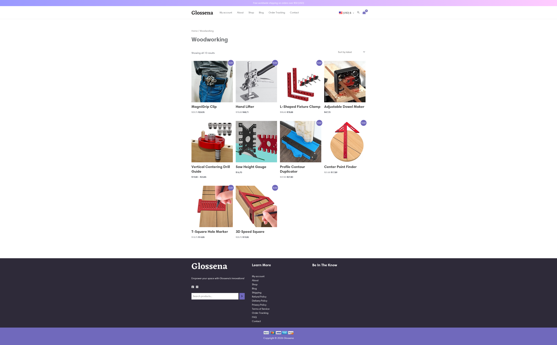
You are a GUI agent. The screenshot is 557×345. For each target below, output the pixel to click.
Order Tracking (277, 12)
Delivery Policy (259, 300)
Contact (294, 12)
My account (226, 12)
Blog (261, 12)
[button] (358, 12)
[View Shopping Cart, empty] (364, 12)
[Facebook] (192, 287)
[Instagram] (197, 287)
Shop (251, 12)
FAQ (254, 317)
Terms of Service (261, 308)
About (240, 12)
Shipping (256, 292)
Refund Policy (259, 296)
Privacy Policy (259, 304)
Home (194, 31)
